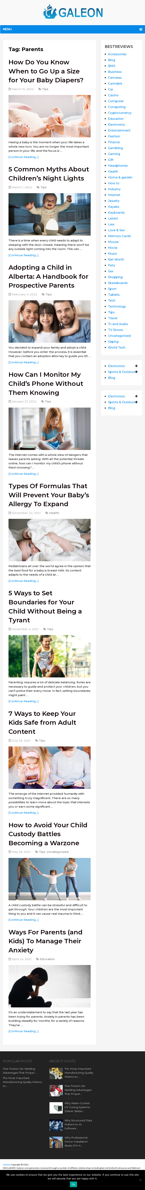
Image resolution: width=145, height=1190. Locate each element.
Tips (45, 89)
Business (115, 72)
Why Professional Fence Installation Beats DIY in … (76, 1141)
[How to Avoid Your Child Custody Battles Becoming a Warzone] (49, 879)
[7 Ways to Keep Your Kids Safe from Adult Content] (49, 767)
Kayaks (113, 207)
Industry (114, 189)
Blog (111, 60)
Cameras (115, 77)
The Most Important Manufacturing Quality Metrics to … (22, 1082)
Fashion (114, 136)
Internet (114, 195)
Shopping (115, 277)
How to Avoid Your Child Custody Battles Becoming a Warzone (47, 834)
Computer (116, 101)
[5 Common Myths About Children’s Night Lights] (49, 214)
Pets (111, 265)
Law (111, 224)
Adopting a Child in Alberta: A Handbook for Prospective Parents (48, 276)
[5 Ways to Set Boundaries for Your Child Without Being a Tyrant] (49, 656)
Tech (111, 300)
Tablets (114, 295)
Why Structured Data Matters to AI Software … (78, 1124)
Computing (117, 107)
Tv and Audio (118, 324)
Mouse (113, 242)
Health (54, 513)
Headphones (118, 165)
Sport (112, 289)
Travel (112, 318)
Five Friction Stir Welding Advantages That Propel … (20, 1070)
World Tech (116, 347)
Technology (117, 306)
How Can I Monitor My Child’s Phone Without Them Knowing (45, 383)
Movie (112, 248)
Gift (110, 160)
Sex (110, 271)
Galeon (6, 1164)
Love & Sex (116, 230)
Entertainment (119, 130)
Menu (7, 29)
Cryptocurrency (120, 113)
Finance (114, 142)
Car (110, 89)
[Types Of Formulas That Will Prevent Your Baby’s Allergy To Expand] (49, 540)
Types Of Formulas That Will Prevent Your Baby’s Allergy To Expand (48, 495)
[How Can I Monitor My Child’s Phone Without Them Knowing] (49, 429)
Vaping (113, 341)
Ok (73, 1184)
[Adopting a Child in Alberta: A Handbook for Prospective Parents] (49, 321)
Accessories (117, 54)
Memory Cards (119, 236)
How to (113, 183)
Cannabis (115, 83)
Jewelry (114, 201)
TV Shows (115, 330)
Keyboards (116, 212)
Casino (113, 95)
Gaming (114, 154)
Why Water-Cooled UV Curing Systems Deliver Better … (77, 1107)
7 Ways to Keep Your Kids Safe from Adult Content (42, 722)
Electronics (116, 124)
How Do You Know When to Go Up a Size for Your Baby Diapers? (45, 71)
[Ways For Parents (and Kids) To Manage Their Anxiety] (49, 986)
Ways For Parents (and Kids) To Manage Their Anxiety (45, 941)
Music (112, 253)
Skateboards (118, 283)
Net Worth (116, 259)
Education (47, 959)
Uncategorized (57, 852)
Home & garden (120, 177)
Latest (113, 218)
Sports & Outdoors (122, 372)
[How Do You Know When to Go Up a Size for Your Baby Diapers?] (49, 116)
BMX (111, 66)
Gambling (115, 148)
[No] (140, 1180)
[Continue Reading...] (23, 157)
